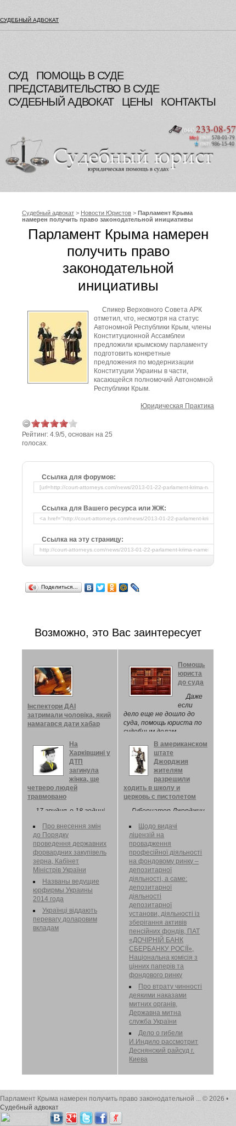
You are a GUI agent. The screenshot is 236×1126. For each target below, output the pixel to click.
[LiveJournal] (135, 588)
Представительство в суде (83, 89)
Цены (137, 102)
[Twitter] (100, 588)
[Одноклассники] (112, 588)
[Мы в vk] (56, 1116)
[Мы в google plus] (71, 1116)
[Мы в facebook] (101, 1116)
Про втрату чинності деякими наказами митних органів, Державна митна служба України (165, 1004)
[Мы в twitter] (86, 1116)
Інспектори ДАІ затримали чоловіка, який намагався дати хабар (69, 715)
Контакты (188, 102)
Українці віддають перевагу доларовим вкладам (65, 919)
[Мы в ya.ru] (115, 1116)
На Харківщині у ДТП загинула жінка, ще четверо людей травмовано (68, 770)
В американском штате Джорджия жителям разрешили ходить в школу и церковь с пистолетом (165, 770)
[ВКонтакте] (89, 588)
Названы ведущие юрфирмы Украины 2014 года (66, 890)
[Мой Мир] (124, 588)
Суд (18, 75)
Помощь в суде (79, 75)
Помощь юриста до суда (191, 673)
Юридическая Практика (177, 406)
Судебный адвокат (29, 20)
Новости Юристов (106, 213)
